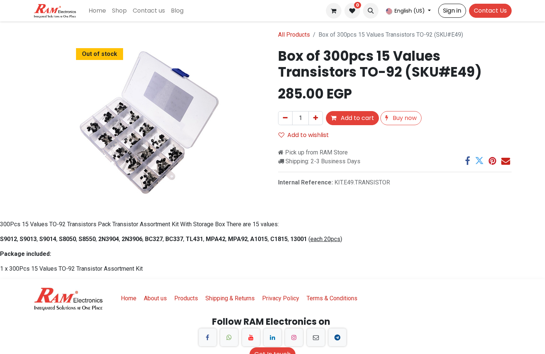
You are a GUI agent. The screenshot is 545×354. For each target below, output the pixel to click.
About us (155, 298)
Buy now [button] (404, 118)
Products (186, 298)
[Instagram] (294, 337)
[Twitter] (479, 160)
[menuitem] (97, 10)
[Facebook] (467, 160)
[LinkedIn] (272, 337)
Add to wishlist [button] (308, 135)
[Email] (505, 160)
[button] (371, 11)
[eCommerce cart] (333, 11)
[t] (337, 337)
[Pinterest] (492, 160)
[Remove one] (285, 118)
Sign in (452, 10)
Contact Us (490, 10)
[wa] (229, 337)
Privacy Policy (280, 298)
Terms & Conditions (332, 298)
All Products (294, 34)
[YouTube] (251, 337)
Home (128, 298)
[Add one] (315, 118)
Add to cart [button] (356, 118)
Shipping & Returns (230, 298)
